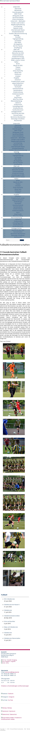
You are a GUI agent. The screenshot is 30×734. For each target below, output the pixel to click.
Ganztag (16, 35)
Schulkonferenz (18, 108)
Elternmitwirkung (16, 101)
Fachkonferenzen (18, 110)
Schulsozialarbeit (18, 55)
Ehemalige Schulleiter (18, 119)
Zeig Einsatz (18, 97)
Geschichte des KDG (18, 113)
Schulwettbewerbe (18, 32)
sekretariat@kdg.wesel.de (12, 672)
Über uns (16, 49)
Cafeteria (18, 103)
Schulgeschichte (16, 112)
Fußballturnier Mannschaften (12, 638)
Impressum (11, 711)
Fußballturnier (8, 610)
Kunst (18, 64)
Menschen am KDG (18, 53)
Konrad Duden (17, 115)
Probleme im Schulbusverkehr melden (11, 718)
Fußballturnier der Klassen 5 (12, 604)
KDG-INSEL (18, 42)
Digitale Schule (18, 28)
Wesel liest (18, 72)
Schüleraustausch (17, 94)
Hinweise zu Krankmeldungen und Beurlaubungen (15, 686)
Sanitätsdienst (17, 90)
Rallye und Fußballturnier (11, 627)
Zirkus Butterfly (18, 71)
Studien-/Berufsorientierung (18, 33)
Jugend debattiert (18, 83)
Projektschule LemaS (17, 81)
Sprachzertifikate (18, 17)
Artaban (17, 76)
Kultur (16, 62)
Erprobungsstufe (18, 12)
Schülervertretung (18, 56)
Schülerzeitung (18, 92)
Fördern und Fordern (18, 23)
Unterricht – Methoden (18, 21)
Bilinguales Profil (18, 16)
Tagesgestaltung (18, 39)
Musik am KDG (17, 65)
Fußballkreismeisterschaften (12, 616)
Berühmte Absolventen (18, 117)
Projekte (16, 78)
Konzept (18, 37)
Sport (18, 96)
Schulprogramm (18, 51)
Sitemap (9, 708)
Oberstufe (18, 8)
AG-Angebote (18, 44)
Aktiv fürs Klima (18, 99)
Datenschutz (13, 714)
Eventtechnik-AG (18, 88)
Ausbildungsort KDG (18, 58)
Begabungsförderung (18, 24)
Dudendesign (18, 85)
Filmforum (18, 74)
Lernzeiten (18, 40)
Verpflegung (18, 48)
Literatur (18, 69)
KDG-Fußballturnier (9, 599)
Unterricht (16, 7)
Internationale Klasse (18, 30)
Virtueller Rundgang (11, 660)
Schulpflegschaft (18, 106)
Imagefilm (13, 661)
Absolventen (18, 120)
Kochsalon (18, 87)
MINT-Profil (18, 14)
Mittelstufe (17, 10)
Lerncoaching (18, 26)
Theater (17, 67)
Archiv (7, 663)
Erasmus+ (18, 80)
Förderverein (18, 104)
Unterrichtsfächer (18, 19)
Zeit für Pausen (18, 46)
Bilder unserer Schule (18, 60)
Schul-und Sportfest (9, 621)
